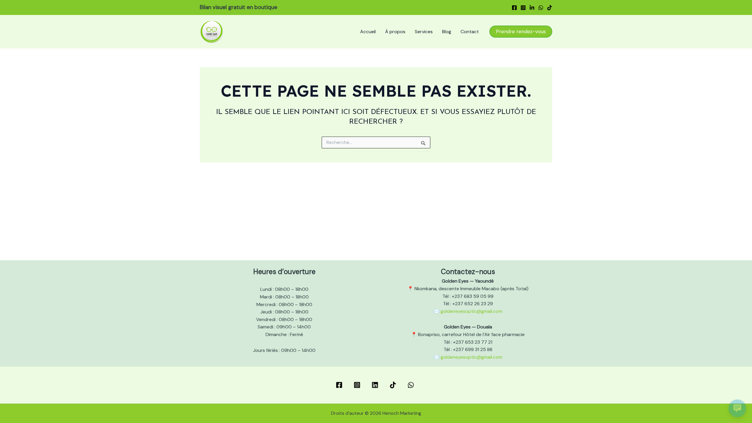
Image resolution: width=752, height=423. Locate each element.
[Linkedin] (532, 7)
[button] (520, 32)
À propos (395, 31)
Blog (446, 31)
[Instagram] (523, 7)
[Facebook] (514, 7)
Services (424, 31)
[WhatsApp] (540, 7)
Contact (470, 31)
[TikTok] (549, 7)
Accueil (368, 31)
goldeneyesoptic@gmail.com (471, 311)
